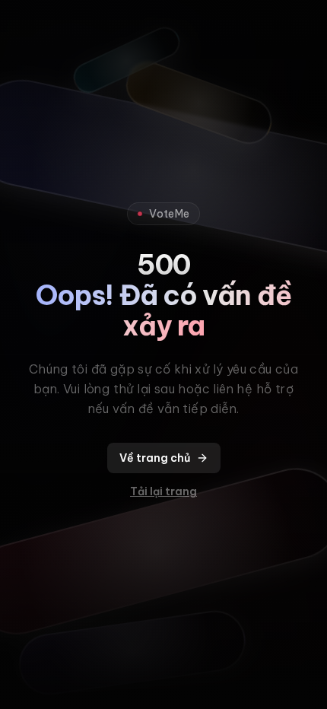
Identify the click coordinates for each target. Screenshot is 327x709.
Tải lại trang (163, 491)
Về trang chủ (154, 458)
